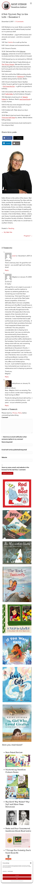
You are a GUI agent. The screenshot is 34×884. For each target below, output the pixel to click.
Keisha (10, 42)
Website (4, 457)
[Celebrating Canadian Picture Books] (17, 787)
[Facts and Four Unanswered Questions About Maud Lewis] (17, 840)
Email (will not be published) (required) (14, 450)
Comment (5, 417)
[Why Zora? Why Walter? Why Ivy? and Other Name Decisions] (17, 817)
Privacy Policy (17, 413)
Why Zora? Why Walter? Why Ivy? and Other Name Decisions (17, 804)
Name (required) (7, 442)
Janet (14, 256)
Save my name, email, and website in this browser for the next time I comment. (15, 468)
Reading (11, 228)
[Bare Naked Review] (17, 761)
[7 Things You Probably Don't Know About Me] (8, 859)
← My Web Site (7, 232)
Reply (7, 270)
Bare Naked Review (13, 753)
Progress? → (28, 236)
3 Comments (19, 21)
